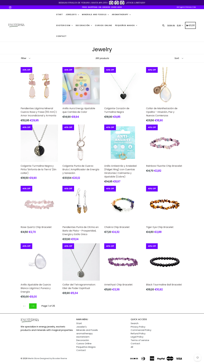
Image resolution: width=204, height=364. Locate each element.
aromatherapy (120, 14)
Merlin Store (33, 358)
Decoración (83, 25)
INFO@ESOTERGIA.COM (186, 7)
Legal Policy (137, 336)
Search (134, 323)
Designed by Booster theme (53, 358)
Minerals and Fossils (94, 14)
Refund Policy (138, 333)
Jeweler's (72, 14)
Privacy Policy (138, 326)
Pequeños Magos (125, 25)
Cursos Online (103, 25)
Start (59, 14)
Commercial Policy (141, 330)
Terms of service (140, 340)
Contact (61, 36)
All (132, 346)
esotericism (63, 25)
